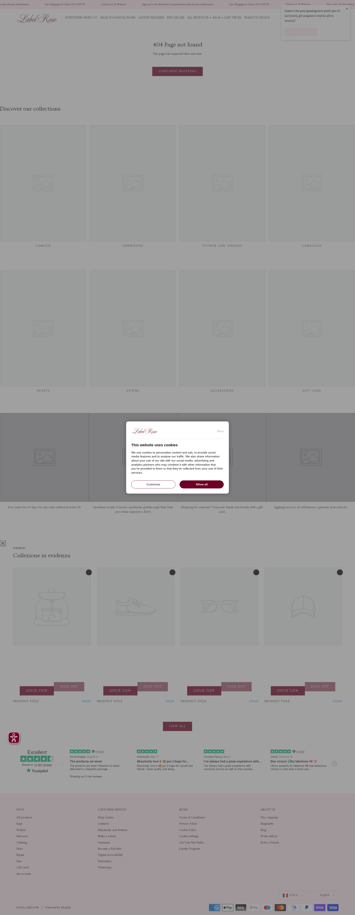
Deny (220, 431)
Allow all (202, 484)
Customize (153, 484)
